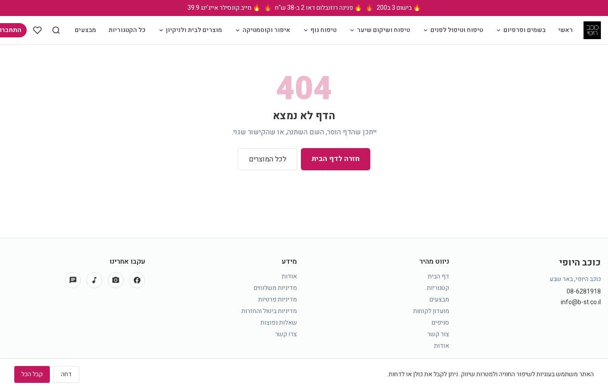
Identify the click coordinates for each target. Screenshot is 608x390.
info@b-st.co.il (581, 302)
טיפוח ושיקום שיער (383, 30)
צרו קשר (286, 334)
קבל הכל (32, 374)
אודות (441, 345)
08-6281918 (584, 291)
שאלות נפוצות (278, 322)
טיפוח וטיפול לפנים (456, 30)
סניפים (440, 322)
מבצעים (85, 30)
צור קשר (438, 334)
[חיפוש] (56, 30)
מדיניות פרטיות (277, 299)
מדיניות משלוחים (275, 288)
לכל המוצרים (267, 159)
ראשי (565, 30)
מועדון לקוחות (431, 311)
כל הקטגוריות (127, 30)
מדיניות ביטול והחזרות (269, 311)
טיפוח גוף (323, 30)
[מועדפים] (37, 30)
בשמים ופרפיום (524, 30)
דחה (66, 374)
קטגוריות (438, 288)
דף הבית (438, 276)
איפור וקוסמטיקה (266, 30)
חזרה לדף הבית (336, 158)
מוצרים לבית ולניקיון (194, 30)
